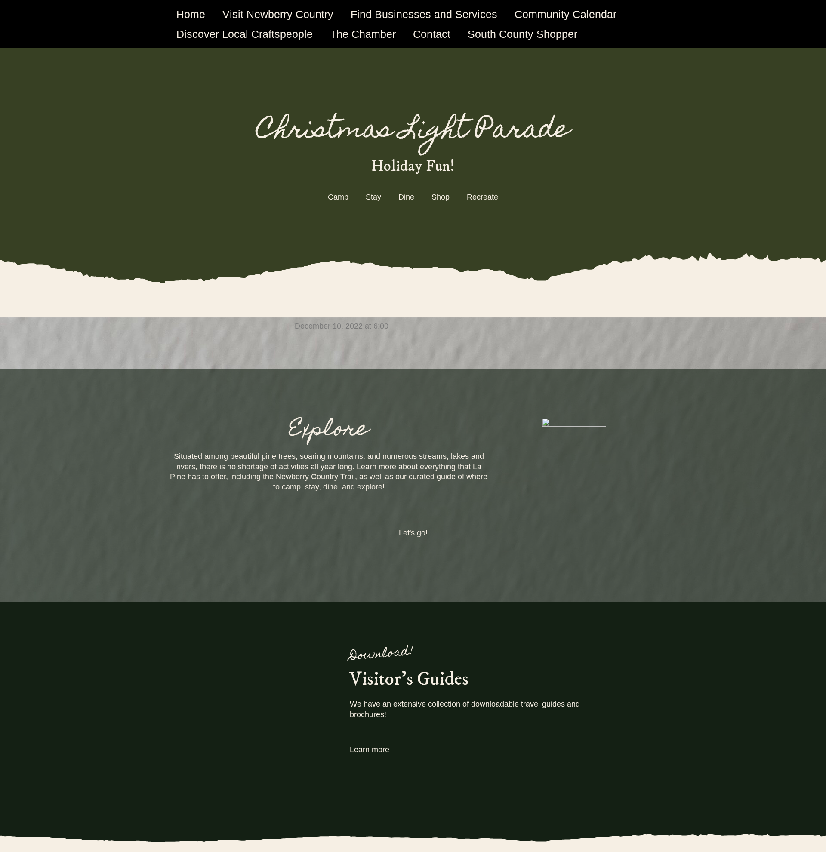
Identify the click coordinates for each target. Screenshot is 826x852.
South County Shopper (522, 34)
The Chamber (363, 34)
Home (190, 14)
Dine (406, 197)
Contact (431, 34)
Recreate (482, 197)
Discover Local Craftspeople (244, 34)
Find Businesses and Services (424, 14)
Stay (373, 197)
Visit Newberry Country (277, 14)
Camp (338, 197)
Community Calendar (565, 14)
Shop (440, 197)
